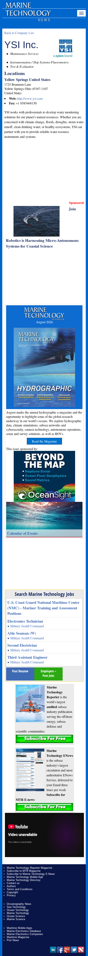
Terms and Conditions (20, 889)
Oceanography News (19, 903)
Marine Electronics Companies (25, 934)
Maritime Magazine (18, 937)
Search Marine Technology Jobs (44, 594)
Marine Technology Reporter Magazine (29, 867)
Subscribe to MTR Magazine (24, 870)
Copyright (12, 892)
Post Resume (20, 671)
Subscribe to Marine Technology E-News (31, 873)
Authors (11, 886)
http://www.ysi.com (30, 98)
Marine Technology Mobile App (25, 877)
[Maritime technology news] (27, 15)
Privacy (11, 895)
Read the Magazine (44, 441)
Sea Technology (16, 906)
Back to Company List (19, 33)
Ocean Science (16, 916)
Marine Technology (18, 913)
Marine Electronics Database (24, 931)
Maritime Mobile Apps (19, 927)
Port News (13, 940)
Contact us (13, 883)
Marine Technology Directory (24, 880)
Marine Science (16, 919)
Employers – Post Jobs (48, 673)
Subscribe (44, 739)
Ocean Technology (18, 910)
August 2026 (44, 322)
